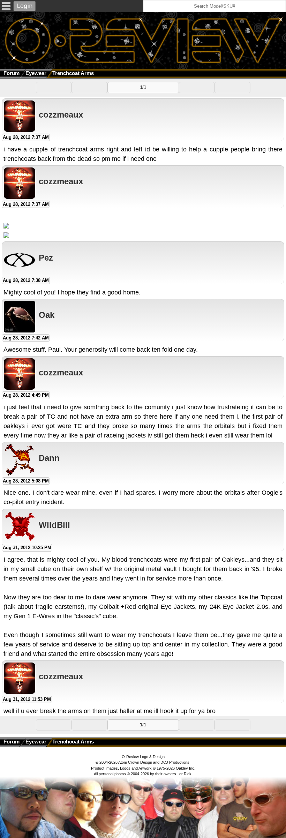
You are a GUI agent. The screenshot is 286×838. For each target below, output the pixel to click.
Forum (11, 73)
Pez (46, 257)
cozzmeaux (61, 114)
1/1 (143, 87)
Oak (46, 315)
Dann (49, 458)
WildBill (54, 525)
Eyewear (35, 73)
